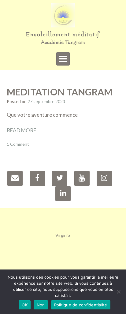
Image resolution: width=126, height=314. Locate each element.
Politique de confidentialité (80, 304)
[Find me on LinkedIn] (63, 193)
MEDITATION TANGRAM (60, 91)
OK (25, 304)
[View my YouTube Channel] (82, 178)
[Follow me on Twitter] (59, 178)
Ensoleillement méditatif (63, 34)
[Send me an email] (15, 178)
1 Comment (18, 144)
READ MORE (21, 130)
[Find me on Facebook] (37, 178)
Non (41, 304)
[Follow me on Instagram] (104, 178)
